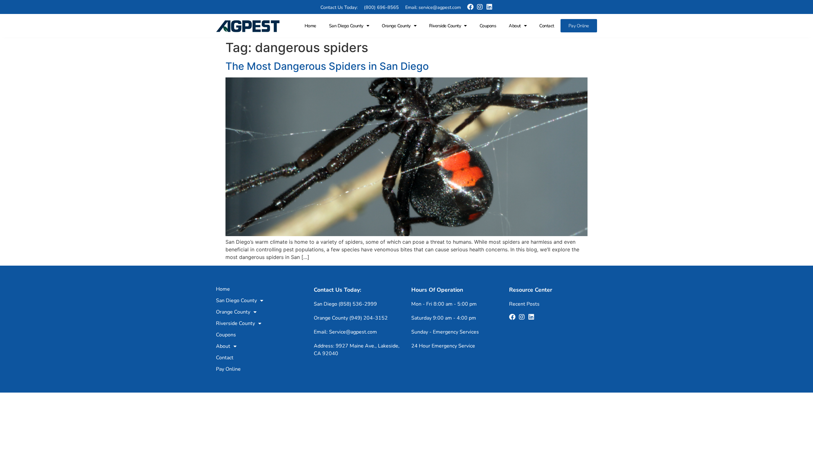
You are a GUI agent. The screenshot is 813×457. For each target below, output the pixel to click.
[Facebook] (470, 7)
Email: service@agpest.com (433, 7)
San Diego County (346, 26)
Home (310, 26)
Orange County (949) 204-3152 (351, 318)
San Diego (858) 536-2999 (345, 304)
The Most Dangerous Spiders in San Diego (327, 66)
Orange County (396, 26)
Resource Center (530, 290)
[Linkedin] (489, 7)
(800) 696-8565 (381, 7)
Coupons (488, 26)
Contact (546, 26)
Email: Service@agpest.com (345, 331)
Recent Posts (524, 304)
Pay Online (578, 26)
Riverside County (445, 26)
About (515, 26)
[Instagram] (480, 7)
